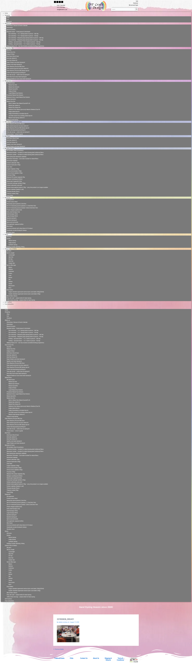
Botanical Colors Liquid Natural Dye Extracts (18, 97)
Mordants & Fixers (9, 148)
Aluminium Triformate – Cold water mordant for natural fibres (22, 158)
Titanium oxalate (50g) (12, 193)
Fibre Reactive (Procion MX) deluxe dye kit (18, 70)
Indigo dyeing (12, 242)
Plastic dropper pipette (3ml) (14, 210)
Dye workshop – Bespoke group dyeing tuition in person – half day (26, 37)
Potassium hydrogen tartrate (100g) (16, 183)
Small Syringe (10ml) (12, 214)
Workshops (10, 27)
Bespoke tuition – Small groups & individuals (18, 31)
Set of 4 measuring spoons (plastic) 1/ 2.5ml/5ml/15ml (21, 205)
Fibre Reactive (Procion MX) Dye (13, 122)
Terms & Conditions (120, 659)
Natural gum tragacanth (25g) (14, 181)
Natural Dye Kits (11, 52)
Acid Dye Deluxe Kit (12, 60)
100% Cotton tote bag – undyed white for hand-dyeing (21, 300)
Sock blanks (10, 289)
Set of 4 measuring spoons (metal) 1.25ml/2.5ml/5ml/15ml (22, 208)
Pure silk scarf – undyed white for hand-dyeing (19, 298)
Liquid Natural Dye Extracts (16, 93)
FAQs (71, 658)
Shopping (7, 15)
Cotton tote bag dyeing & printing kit (16, 72)
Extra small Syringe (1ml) (13, 212)
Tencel (10, 283)
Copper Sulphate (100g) (13, 169)
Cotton (10, 273)
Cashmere (11, 271)
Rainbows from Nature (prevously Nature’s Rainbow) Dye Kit (24, 109)
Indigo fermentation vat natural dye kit (18, 113)
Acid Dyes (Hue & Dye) (13, 56)
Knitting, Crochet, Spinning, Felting (15, 247)
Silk (9, 279)
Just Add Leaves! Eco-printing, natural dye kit (20, 115)
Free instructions (9, 304)
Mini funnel (10, 226)
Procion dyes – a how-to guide (15, 134)
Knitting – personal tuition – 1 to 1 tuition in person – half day (24, 42)
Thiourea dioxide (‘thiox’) (13, 191)
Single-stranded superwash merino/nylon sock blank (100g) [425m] (26, 292)
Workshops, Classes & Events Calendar (17, 25)
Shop (8, 17)
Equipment (7, 197)
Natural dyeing (12, 240)
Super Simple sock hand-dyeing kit (16, 62)
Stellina (10, 281)
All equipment (10, 199)
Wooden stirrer (11, 232)
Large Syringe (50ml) (12, 216)
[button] (96, 308)
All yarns (9, 251)
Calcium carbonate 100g (13, 162)
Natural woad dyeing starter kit (17, 117)
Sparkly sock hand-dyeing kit (14, 64)
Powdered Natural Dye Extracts (15, 95)
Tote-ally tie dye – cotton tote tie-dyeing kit (18, 74)
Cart (8, 19)
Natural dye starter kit (14, 105)
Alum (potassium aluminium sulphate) (16, 156)
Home (6, 13)
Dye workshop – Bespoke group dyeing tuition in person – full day (26, 40)
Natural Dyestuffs (13, 89)
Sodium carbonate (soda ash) (14, 185)
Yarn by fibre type (11, 265)
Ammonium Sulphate (12, 160)
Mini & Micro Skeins (12, 296)
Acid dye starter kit (12, 58)
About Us (96, 658)
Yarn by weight (10, 253)
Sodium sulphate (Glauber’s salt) (15, 189)
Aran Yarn (11, 261)
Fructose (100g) (11, 175)
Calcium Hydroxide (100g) (13, 165)
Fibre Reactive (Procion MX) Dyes (16, 66)
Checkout (9, 21)
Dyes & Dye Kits (9, 48)
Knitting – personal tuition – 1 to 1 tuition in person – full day (24, 44)
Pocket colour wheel (12, 201)
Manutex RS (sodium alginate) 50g (16, 177)
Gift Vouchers (8, 302)
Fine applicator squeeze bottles (15, 224)
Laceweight (12, 255)
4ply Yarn (11, 257)
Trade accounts (59, 658)
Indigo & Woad (10, 54)
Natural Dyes (8, 81)
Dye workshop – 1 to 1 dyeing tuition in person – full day (23, 35)
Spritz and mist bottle (12, 222)
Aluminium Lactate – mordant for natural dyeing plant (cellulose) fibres (25, 154)
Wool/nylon (12, 285)
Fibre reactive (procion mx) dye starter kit (17, 68)
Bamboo (11, 269)
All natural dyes (11, 83)
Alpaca (10, 267)
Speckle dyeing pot (12, 220)
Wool (10, 287)
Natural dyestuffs (11, 99)
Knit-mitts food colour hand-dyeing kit (17, 76)
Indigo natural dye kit (14, 111)
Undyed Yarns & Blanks (11, 249)
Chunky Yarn (12, 263)
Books (6, 234)
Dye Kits (9, 50)
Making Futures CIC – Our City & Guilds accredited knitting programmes (25, 46)
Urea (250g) (10, 195)
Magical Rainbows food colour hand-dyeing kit (19, 78)
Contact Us (83, 658)
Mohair (10, 277)
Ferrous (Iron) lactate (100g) (14, 171)
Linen (10, 275)
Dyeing (8, 238)
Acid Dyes (7, 136)
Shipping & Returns (108, 659)
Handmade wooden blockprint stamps (17, 230)
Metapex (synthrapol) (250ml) (14, 179)
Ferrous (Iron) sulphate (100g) (14, 173)
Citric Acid (9, 167)
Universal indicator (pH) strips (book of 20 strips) (19, 228)
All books (9, 236)
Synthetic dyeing (13, 244)
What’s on (7, 23)
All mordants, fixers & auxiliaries (15, 150)
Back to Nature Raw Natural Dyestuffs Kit (19, 103)
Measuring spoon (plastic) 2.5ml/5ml (16, 203)
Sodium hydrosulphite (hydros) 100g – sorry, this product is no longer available (27, 187)
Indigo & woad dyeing (12, 119)
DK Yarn (11, 259)
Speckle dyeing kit (11, 218)
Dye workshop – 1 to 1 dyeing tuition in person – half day (23, 33)
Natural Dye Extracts (14, 87)
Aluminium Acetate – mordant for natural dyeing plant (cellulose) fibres (25, 152)
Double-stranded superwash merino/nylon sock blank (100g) (24, 294)
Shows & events (11, 29)
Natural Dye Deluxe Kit (14, 107)
